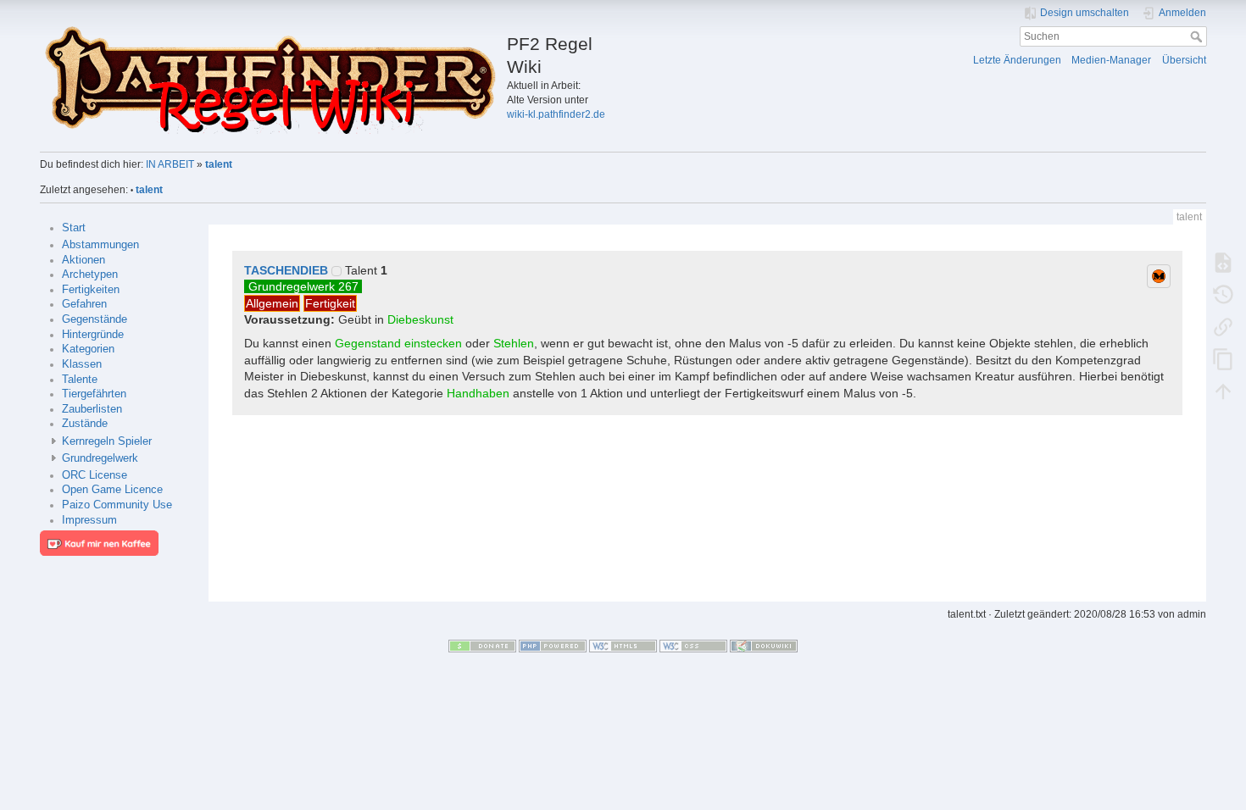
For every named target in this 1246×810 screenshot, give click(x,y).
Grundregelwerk (100, 458)
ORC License (94, 475)
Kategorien (88, 349)
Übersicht (1184, 60)
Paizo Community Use (117, 505)
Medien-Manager (1111, 60)
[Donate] (482, 646)
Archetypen (90, 274)
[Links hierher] (1223, 326)
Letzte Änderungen (1017, 60)
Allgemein (272, 303)
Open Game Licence (112, 490)
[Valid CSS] (693, 646)
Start (74, 228)
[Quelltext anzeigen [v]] (1223, 262)
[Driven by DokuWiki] (764, 646)
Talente (79, 380)
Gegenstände (94, 319)
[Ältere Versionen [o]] (1223, 294)
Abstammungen (100, 245)
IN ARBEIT (170, 164)
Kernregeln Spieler (107, 441)
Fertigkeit (330, 303)
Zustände (85, 424)
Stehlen (513, 343)
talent (218, 164)
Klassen (82, 364)
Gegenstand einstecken (398, 343)
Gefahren (84, 304)
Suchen (1198, 36)
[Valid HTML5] (623, 646)
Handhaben (478, 393)
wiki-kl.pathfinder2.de (556, 114)
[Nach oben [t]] (1223, 390)
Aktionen (83, 260)
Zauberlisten (92, 409)
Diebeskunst (420, 319)
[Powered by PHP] (553, 646)
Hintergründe (93, 335)
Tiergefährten (94, 394)
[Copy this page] (1223, 358)
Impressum (89, 520)
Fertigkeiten (91, 290)
